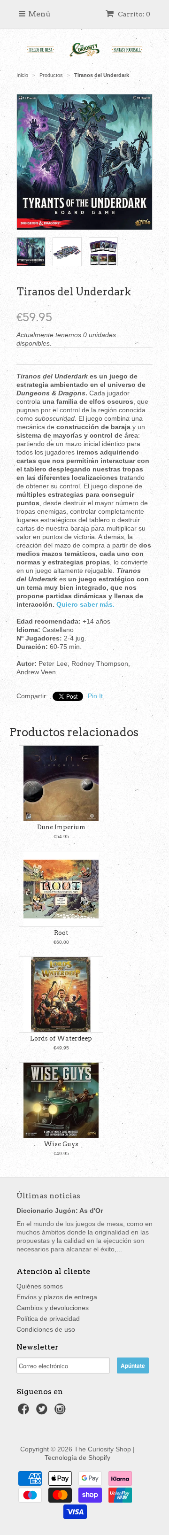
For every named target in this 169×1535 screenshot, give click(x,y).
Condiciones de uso (45, 1329)
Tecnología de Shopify (77, 1457)
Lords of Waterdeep (61, 1038)
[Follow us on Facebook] (25, 1412)
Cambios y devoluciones (52, 1307)
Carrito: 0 (133, 14)
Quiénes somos (39, 1286)
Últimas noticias (48, 1195)
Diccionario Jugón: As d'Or (59, 1210)
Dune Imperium (61, 827)
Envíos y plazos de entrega (56, 1297)
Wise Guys (61, 1144)
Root (61, 932)
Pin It (95, 696)
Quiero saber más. (85, 604)
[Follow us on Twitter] (43, 1412)
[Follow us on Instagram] (61, 1412)
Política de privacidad (48, 1318)
